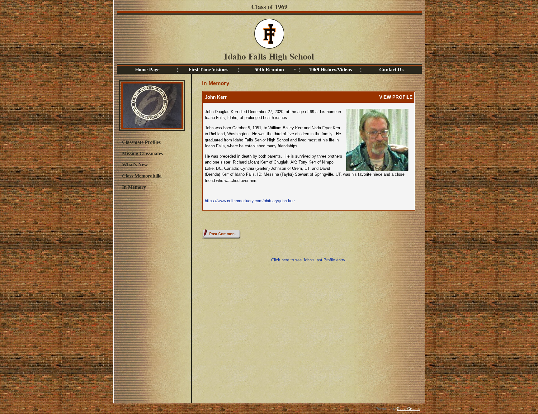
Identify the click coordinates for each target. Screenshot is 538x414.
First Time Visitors (208, 69)
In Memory (134, 187)
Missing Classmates (142, 153)
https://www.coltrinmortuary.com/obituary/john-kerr (250, 200)
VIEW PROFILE (396, 97)
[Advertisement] (152, 295)
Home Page (147, 69)
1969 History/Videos (330, 69)
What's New (135, 164)
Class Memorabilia (142, 175)
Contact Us (391, 69)
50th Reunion (261, 70)
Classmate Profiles (141, 142)
